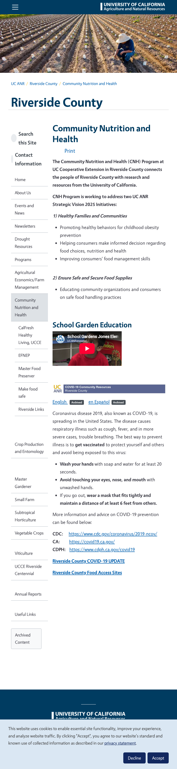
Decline (134, 758)
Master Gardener (23, 482)
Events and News (24, 209)
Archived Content (22, 638)
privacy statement (120, 743)
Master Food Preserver (29, 372)
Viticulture (24, 553)
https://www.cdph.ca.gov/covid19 (102, 549)
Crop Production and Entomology (29, 447)
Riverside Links (31, 409)
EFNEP (24, 355)
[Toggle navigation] (15, 7)
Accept (158, 758)
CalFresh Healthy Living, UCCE (29, 335)
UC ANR (17, 83)
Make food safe (28, 392)
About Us (23, 192)
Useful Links (25, 614)
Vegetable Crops (29, 533)
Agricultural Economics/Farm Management (29, 280)
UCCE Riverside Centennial (28, 570)
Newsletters (25, 226)
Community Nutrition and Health (26, 307)
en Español (106, 402)
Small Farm (24, 499)
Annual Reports (28, 594)
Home (20, 179)
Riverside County (43, 83)
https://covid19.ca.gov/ (92, 541)
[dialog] (88, 744)
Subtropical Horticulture (25, 516)
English (67, 402)
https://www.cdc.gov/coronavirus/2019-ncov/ (113, 534)
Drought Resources (23, 242)
